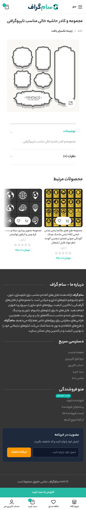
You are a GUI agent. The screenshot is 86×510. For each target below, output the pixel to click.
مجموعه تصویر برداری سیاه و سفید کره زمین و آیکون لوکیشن (23, 233)
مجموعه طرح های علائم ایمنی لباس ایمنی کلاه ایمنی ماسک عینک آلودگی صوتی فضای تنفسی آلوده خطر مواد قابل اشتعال (63, 237)
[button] (67, 221)
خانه (80, 31)
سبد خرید (78, 371)
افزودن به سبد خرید (43, 492)
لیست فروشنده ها (73, 413)
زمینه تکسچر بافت (61, 31)
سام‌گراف (54, 481)
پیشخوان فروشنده (73, 407)
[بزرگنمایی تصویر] (70, 103)
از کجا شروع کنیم (74, 419)
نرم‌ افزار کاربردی (74, 359)
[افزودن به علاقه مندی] (59, 221)
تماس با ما (78, 378)
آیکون (63, 248)
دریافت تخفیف (19, 452)
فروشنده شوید (70, 400)
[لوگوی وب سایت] (43, 6)
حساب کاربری (76, 365)
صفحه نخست (76, 352)
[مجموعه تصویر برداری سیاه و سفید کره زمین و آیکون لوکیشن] (22, 208)
